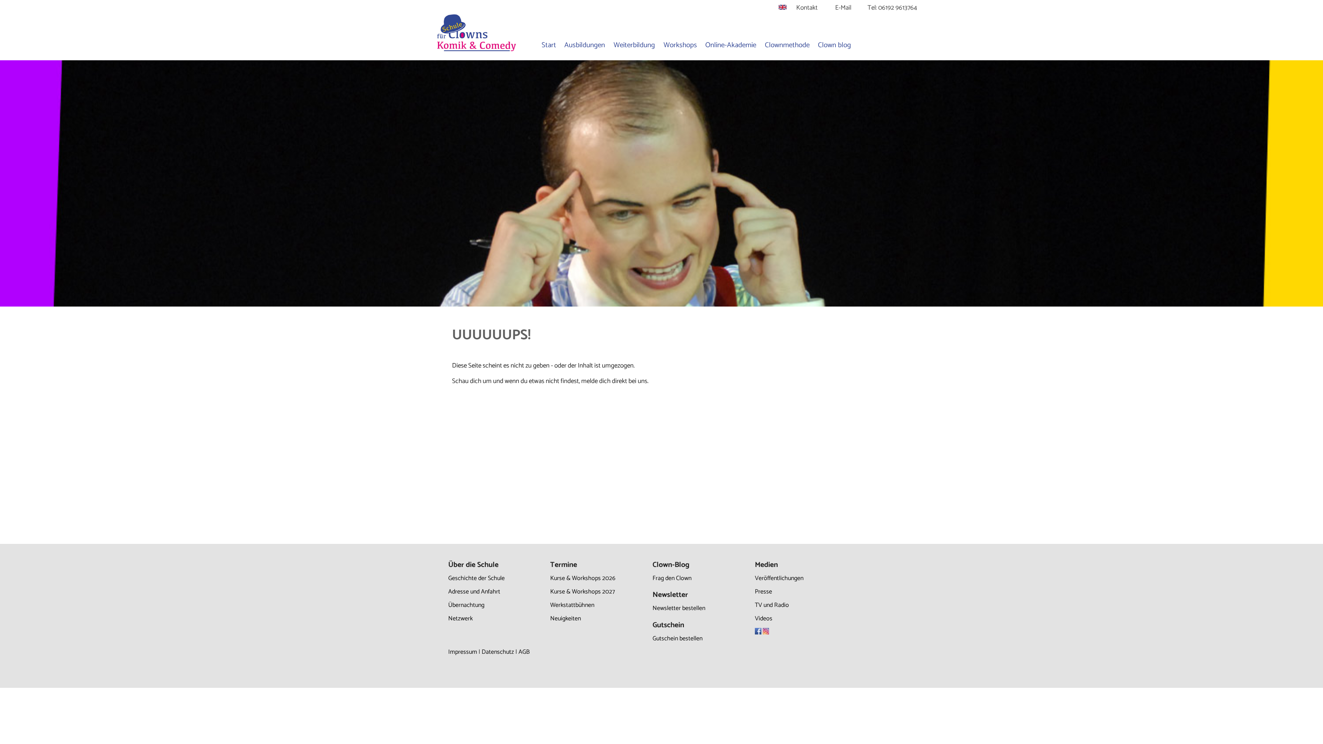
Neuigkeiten (565, 618)
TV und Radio (772, 605)
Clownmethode (787, 45)
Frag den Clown (672, 578)
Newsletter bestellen (679, 608)
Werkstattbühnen (572, 605)
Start (549, 45)
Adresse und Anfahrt (474, 592)
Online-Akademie (730, 45)
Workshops (680, 45)
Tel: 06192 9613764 (892, 7)
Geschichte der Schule (476, 578)
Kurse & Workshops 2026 (582, 578)
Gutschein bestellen (677, 638)
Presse (763, 592)
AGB (524, 652)
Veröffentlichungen (779, 578)
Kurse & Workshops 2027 (582, 592)
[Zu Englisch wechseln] (783, 7)
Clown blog (834, 45)
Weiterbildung (634, 45)
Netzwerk (460, 618)
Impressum (462, 652)
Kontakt (807, 7)
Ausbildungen (584, 45)
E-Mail (843, 7)
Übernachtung (466, 605)
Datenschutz (498, 652)
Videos (763, 618)
